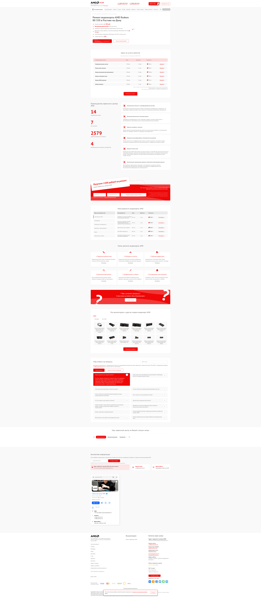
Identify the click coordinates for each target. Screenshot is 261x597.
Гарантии (134, 9)
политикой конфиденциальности (110, 197)
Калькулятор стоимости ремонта (98, 568)
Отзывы (123, 9)
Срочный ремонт (108, 9)
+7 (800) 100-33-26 (134, 3)
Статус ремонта (166, 9)
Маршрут (96, 502)
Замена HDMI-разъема (100, 80)
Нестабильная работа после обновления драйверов (124, 236)
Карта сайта (93, 576)
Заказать (162, 64)
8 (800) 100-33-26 (153, 548)
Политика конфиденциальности (130, 588)
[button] (94, 437)
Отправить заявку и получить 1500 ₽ (133, 194)
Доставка (128, 9)
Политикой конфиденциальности (119, 463)
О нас (119, 9)
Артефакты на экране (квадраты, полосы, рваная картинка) (125, 217)
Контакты (156, 9)
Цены (114, 9)
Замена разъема (99, 84)
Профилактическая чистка (101, 64)
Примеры (93, 549)
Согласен (153, 592)
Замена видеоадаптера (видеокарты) (104, 72)
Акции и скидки (140, 9)
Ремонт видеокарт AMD (131, 539)
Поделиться (150, 581)
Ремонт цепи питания (100, 68)
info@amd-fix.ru (152, 551)
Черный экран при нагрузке (124, 227)
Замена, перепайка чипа (101, 76)
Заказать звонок (130, 300)
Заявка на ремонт (149, 9)
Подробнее (103, 262)
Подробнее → (162, 217)
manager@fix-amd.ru (154, 555)
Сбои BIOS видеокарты (123, 231)
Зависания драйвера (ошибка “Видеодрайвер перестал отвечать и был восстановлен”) (124, 222)
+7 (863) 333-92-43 (123, 3)
